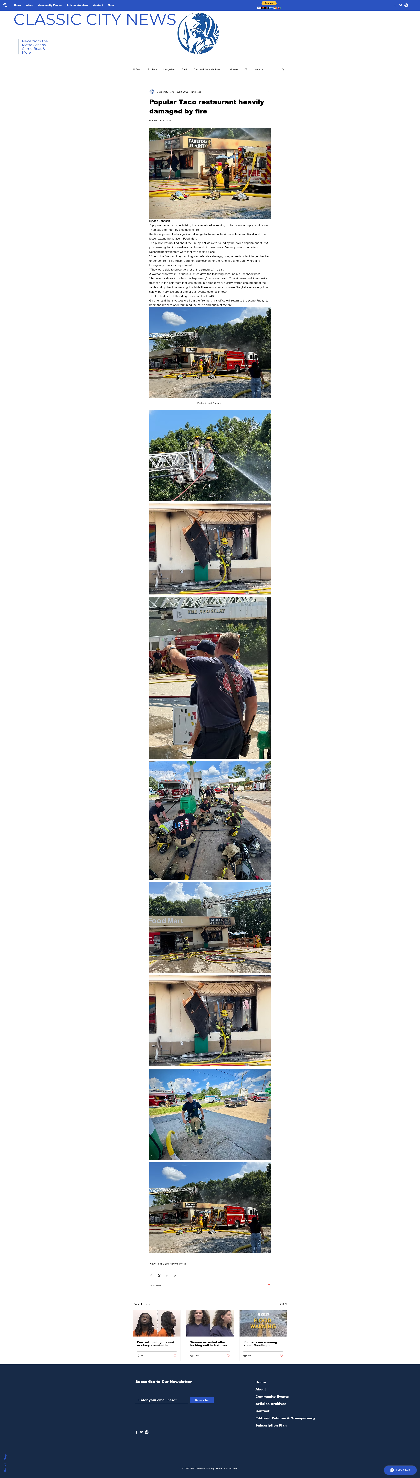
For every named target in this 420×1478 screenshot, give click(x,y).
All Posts (137, 69)
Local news (232, 69)
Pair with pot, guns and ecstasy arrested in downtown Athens (155, 1343)
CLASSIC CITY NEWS (94, 19)
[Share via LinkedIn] (166, 1275)
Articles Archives (270, 1404)
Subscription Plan (271, 1425)
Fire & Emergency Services (172, 1263)
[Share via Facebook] (150, 1275)
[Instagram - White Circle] (406, 5)
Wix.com (233, 1468)
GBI (246, 69)
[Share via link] (175, 1275)
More (257, 69)
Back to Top (5, 1463)
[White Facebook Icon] (136, 1432)
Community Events (272, 1396)
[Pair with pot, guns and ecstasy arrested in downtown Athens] (156, 1323)
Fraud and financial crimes (206, 69)
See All (283, 1303)
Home (260, 1382)
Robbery (152, 69)
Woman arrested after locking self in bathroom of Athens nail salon (210, 1343)
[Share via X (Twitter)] (158, 1275)
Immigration (169, 69)
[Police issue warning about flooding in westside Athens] (263, 1323)
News (153, 1263)
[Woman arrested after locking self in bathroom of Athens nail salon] (210, 1323)
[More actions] (269, 92)
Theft (184, 69)
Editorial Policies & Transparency (285, 1418)
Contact (262, 1411)
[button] (269, 5)
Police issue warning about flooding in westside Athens (260, 1343)
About (260, 1389)
